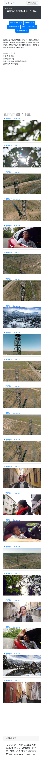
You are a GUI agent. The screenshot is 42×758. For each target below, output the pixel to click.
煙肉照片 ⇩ (29, 22)
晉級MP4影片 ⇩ (16, 22)
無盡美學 (8, 8)
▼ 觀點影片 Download (11, 119)
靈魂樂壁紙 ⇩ (22, 30)
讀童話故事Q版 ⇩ (29, 26)
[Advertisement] (22, 15)
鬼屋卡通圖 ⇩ (14, 26)
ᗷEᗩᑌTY (10, 3)
